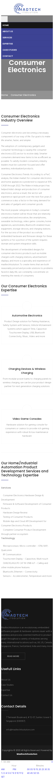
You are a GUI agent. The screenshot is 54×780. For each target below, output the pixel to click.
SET (2, 777)
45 (31, 773)
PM (14, 769)
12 (22, 773)
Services (7, 37)
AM (3, 769)
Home (6, 25)
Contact (8, 56)
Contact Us (6, 695)
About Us (8, 31)
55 (38, 773)
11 (20, 773)
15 (37, 769)
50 (34, 773)
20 (40, 769)
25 (43, 769)
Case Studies (10, 49)
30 (46, 769)
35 (49, 769)
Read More (13, 656)
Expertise (8, 43)
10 (18, 773)
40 (28, 773)
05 (31, 769)
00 (28, 769)
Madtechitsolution (27, 754)
